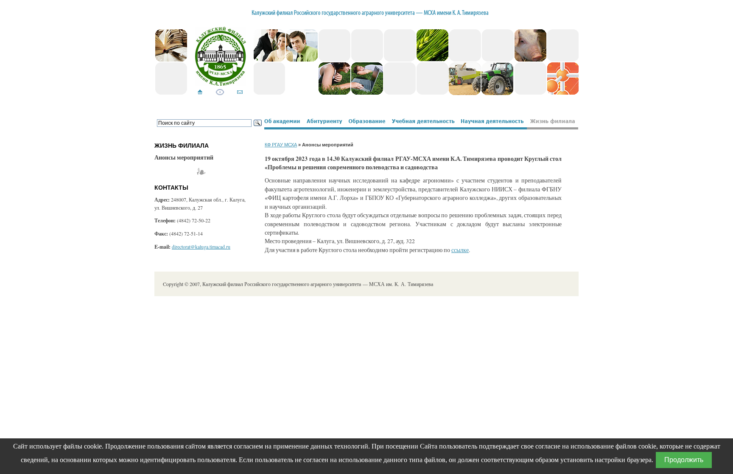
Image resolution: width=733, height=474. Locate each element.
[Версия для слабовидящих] (220, 92)
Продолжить (683, 459)
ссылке (460, 250)
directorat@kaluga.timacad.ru (201, 246)
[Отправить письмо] (240, 92)
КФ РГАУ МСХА (281, 144)
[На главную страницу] (200, 92)
